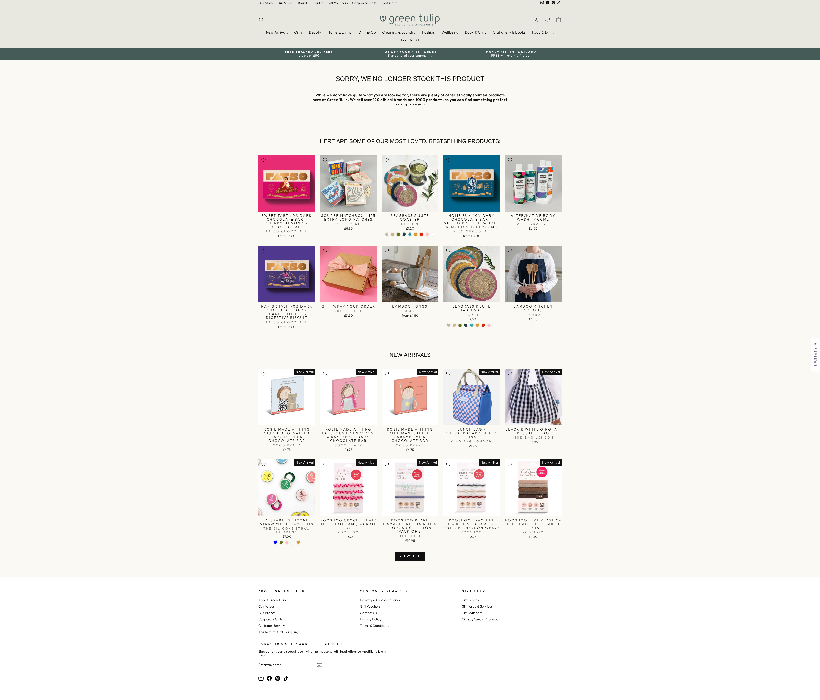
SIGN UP (372, 391)
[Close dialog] (479, 291)
